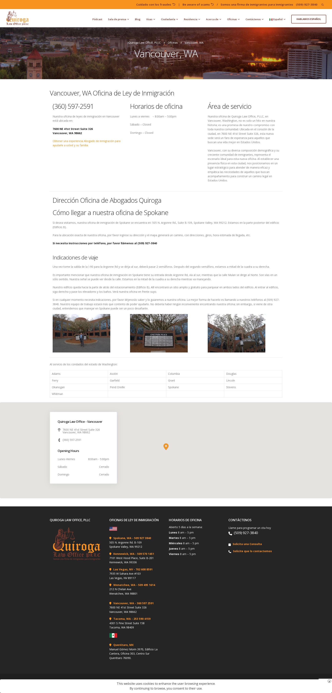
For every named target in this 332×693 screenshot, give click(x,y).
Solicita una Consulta (247, 544)
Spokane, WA (122, 538)
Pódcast (97, 19)
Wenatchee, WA (124, 585)
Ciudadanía (168, 19)
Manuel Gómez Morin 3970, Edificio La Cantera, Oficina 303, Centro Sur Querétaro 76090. (133, 653)
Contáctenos (253, 19)
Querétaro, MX (123, 645)
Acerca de (212, 19)
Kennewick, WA (123, 554)
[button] (166, 446)
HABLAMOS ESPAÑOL (308, 19)
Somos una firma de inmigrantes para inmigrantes (257, 4)
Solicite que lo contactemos (252, 551)
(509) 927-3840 (306, 4)
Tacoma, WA (122, 619)
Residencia (190, 19)
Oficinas (232, 19)
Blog (137, 19)
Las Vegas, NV (123, 569)
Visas (149, 19)
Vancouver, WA (123, 603)
